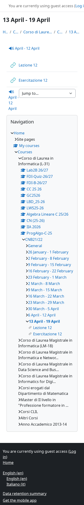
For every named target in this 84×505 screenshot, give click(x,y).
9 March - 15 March (45, 289)
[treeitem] (42, 278)
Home (5, 32)
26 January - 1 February (48, 252)
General (35, 245)
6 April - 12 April (23, 48)
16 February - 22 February (50, 271)
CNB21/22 (60, 32)
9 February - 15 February (49, 264)
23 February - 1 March (47, 277)
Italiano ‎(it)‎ (16, 484)
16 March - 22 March (46, 296)
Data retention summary (24, 493)
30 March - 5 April (43, 308)
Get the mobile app (20, 500)
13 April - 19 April (75, 32)
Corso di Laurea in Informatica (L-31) (37, 32)
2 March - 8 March (44, 283)
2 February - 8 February (48, 258)
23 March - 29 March (46, 302)
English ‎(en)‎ (13, 473)
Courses (15, 32)
